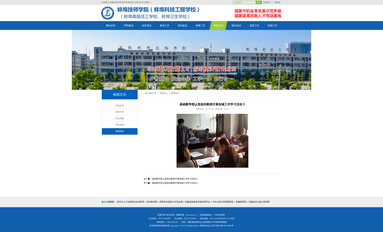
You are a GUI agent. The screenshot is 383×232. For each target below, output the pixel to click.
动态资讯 (146, 25)
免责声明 (161, 215)
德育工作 (200, 25)
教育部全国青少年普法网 (171, 202)
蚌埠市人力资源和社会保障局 (130, 202)
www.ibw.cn (191, 215)
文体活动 (119, 105)
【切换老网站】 (206, 215)
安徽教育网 (241, 202)
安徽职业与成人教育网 (259, 202)
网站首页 (110, 25)
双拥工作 (272, 25)
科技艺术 (119, 112)
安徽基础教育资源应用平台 (197, 202)
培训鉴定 (182, 25)
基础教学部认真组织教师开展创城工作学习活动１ (175, 179)
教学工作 (164, 25)
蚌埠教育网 (152, 202)
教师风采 (119, 131)
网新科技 (180, 215)
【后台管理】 (220, 215)
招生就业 (236, 25)
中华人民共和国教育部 (222, 202)
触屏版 (278, 2)
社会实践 (119, 118)
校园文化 (218, 25)
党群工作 (254, 25)
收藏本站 (267, 2)
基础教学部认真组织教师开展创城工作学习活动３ (175, 183)
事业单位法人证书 (208, 226)
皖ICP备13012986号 (224, 226)
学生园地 (119, 125)
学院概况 (128, 25)
